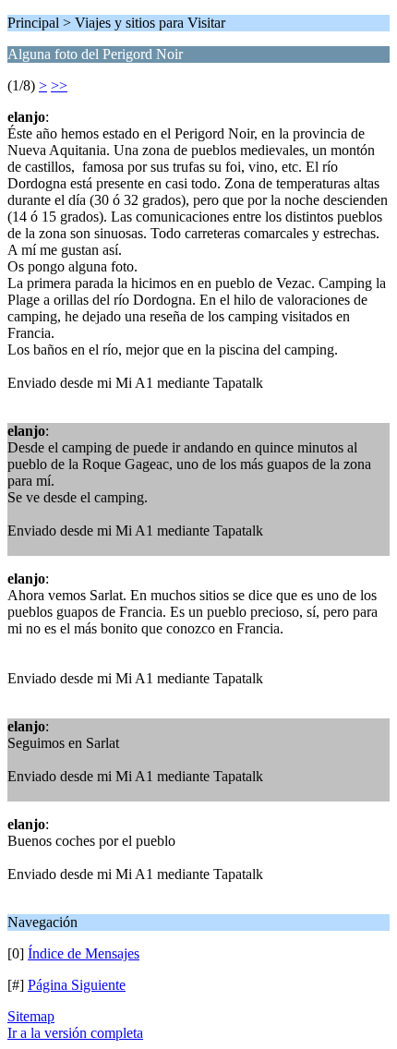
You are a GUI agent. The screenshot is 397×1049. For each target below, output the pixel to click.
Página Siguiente (77, 985)
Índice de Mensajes (83, 953)
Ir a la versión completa (75, 1033)
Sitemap (30, 1016)
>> (59, 85)
